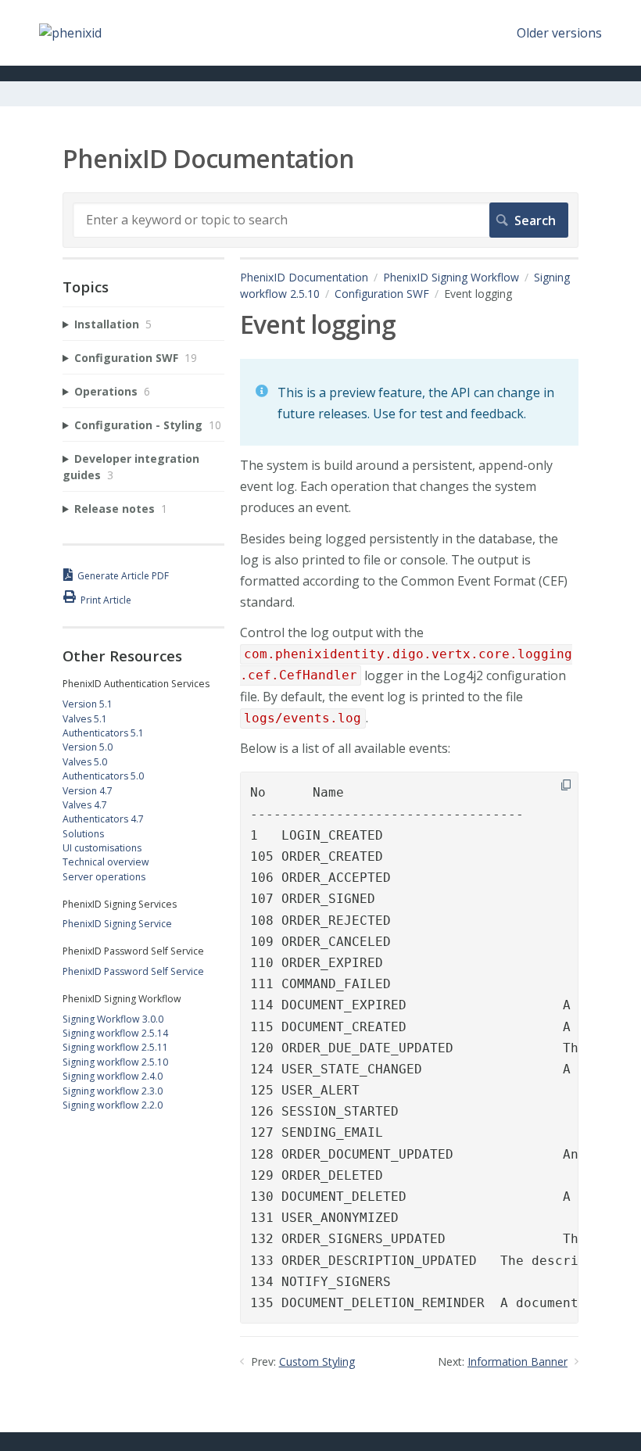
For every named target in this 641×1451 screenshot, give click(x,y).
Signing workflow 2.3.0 (113, 1091)
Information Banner (517, 1361)
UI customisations (102, 847)
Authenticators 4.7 (103, 819)
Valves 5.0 (85, 761)
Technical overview (106, 862)
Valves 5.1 (85, 719)
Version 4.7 (88, 790)
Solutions (83, 833)
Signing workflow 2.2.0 (113, 1105)
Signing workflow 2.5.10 (115, 1062)
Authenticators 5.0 (103, 776)
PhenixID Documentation (304, 277)
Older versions (559, 32)
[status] (409, 402)
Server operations (104, 876)
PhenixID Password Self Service (133, 971)
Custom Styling (317, 1361)
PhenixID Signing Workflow (451, 277)
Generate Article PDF (123, 575)
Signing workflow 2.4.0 (113, 1076)
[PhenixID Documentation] (70, 32)
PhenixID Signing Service (117, 923)
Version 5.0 (88, 747)
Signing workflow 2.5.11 (115, 1047)
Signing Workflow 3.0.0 (113, 1019)
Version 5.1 (88, 704)
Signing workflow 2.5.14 (115, 1033)
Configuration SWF (382, 293)
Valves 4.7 (85, 804)
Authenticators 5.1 (103, 733)
